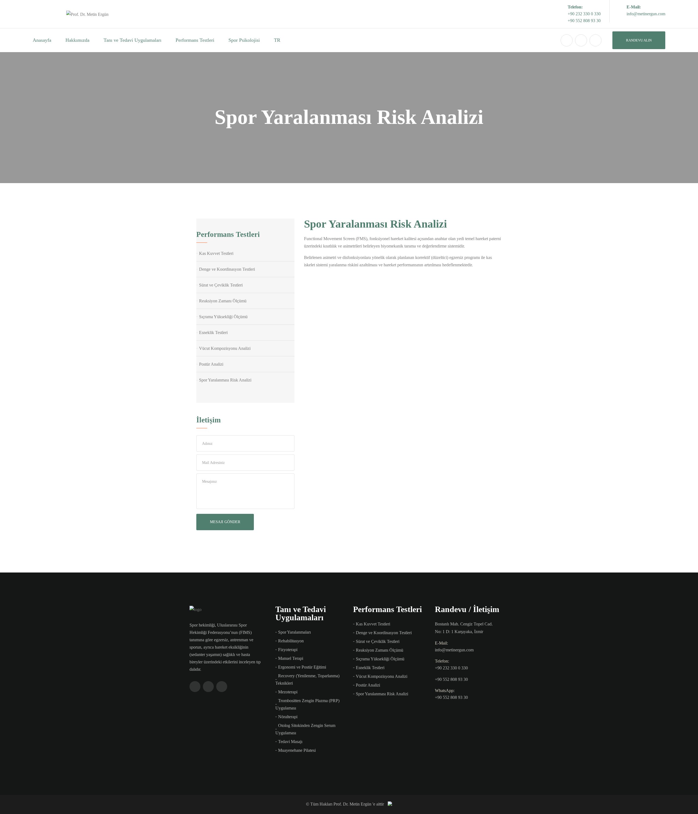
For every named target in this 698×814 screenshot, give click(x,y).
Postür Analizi (211, 364)
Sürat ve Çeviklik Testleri (221, 285)
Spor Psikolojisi (244, 40)
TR (277, 40)
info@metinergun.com (646, 13)
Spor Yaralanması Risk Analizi (225, 380)
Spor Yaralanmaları (294, 632)
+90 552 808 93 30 (584, 20)
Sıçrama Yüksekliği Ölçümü (223, 316)
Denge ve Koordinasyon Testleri (227, 269)
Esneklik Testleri (213, 332)
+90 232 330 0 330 (584, 13)
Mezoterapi (287, 692)
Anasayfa (42, 40)
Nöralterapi (287, 716)
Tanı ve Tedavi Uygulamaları (132, 40)
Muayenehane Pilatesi (297, 750)
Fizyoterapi (287, 649)
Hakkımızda (77, 40)
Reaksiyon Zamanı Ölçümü (222, 301)
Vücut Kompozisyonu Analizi (225, 348)
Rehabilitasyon (291, 641)
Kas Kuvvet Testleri (216, 253)
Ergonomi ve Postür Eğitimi (302, 667)
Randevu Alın (639, 40)
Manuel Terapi (290, 658)
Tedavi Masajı (290, 741)
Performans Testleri (195, 40)
